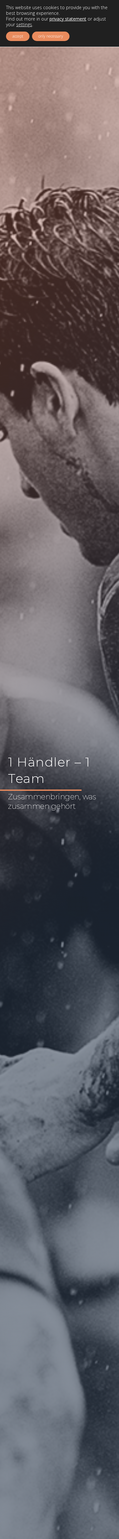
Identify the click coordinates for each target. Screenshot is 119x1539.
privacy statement (68, 19)
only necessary (50, 36)
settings (24, 24)
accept (17, 36)
